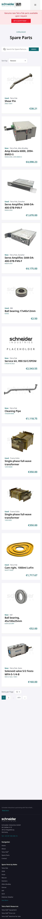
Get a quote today (21, 21)
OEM (3, 871)
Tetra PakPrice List (8, 913)
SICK (3, 894)
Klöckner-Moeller (7, 897)
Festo (3, 874)
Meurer (4, 878)
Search (33, 49)
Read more (5, 810)
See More (5, 900)
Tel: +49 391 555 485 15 (9, 836)
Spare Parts (5, 855)
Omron (4, 887)
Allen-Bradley (6, 884)
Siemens (4, 881)
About (4, 849)
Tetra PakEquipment (9, 910)
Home (4, 845)
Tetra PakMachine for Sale (11, 916)
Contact (4, 858)
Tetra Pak (5, 852)
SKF (3, 891)
